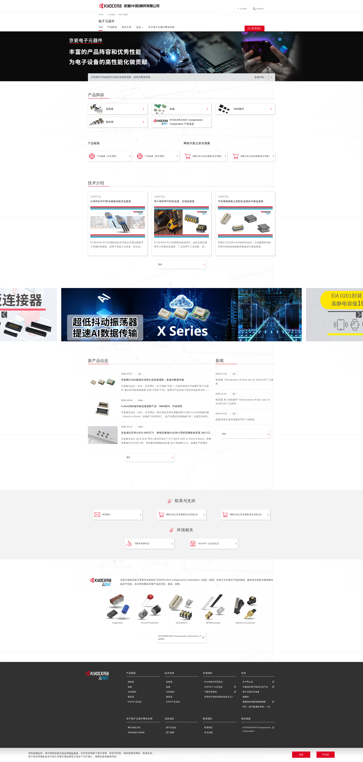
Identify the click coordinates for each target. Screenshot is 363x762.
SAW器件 (132, 692)
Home (101, 15)
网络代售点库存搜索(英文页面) (255, 156)
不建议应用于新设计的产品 (255, 687)
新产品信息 (171, 727)
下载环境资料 (140, 543)
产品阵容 (112, 27)
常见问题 (208, 732)
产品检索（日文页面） (107, 156)
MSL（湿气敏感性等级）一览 (256, 707)
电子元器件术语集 (251, 692)
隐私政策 (73, 753)
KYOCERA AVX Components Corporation (257, 729)
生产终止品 (248, 682)
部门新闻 (170, 732)
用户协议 (61, 753)
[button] (359, 315)
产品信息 (111, 15)
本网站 (36, 753)
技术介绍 (126, 27)
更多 (160, 264)
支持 (138, 27)
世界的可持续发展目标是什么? (218, 697)
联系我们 (256, 28)
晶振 (130, 687)
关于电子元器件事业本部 (161, 27)
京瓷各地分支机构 (136, 732)
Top (101, 27)
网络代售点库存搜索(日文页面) (207, 156)
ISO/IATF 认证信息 (207, 543)
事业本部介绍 (134, 727)
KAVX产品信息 (135, 702)
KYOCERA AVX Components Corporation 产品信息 (180, 637)
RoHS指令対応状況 (213, 682)
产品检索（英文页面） (155, 156)
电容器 (131, 697)
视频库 (246, 697)
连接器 (131, 682)
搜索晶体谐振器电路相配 (254, 702)
